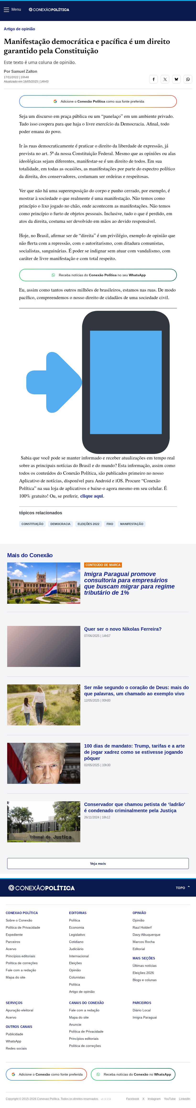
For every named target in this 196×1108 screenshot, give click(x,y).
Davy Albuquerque (146, 934)
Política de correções (22, 963)
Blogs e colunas (145, 980)
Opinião (75, 970)
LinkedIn (184, 1099)
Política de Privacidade (23, 927)
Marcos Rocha (144, 942)
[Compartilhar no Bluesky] (176, 79)
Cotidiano (76, 942)
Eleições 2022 (88, 524)
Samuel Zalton (24, 71)
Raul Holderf (142, 927)
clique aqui (91, 495)
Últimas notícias (145, 966)
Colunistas (77, 977)
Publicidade (14, 1034)
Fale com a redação (21, 970)
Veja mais (98, 863)
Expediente (14, 934)
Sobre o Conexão (19, 920)
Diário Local (142, 1010)
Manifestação (131, 524)
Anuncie (75, 1024)
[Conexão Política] (49, 9)
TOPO (183, 888)
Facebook (132, 1099)
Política (74, 920)
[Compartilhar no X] (165, 79)
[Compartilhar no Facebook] (153, 79)
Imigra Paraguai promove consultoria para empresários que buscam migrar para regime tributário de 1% (129, 583)
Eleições (75, 963)
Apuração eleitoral (19, 1010)
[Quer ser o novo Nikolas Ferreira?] (43, 646)
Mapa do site (15, 977)
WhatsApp (13, 1041)
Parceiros (13, 942)
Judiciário (76, 949)
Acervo (11, 949)
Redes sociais (16, 1048)
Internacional (79, 956)
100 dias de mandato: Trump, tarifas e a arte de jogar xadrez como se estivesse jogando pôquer (134, 752)
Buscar (17, 23)
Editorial (139, 949)
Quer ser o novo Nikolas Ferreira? (123, 629)
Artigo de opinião (19, 29)
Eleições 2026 (143, 973)
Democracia (60, 524)
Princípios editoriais (20, 956)
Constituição (32, 524)
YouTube (170, 1099)
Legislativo (77, 934)
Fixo (110, 524)
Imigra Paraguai (145, 1017)
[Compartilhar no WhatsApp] (188, 79)
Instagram (154, 1099)
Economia (76, 927)
